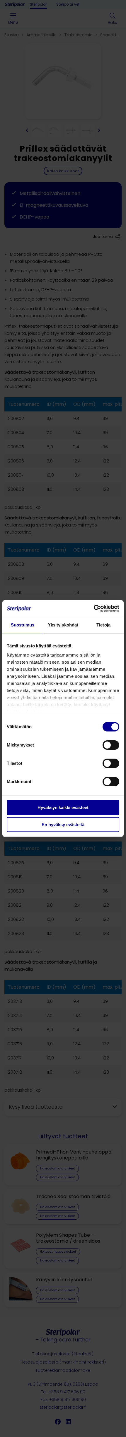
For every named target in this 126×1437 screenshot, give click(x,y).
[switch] (111, 745)
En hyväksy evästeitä (63, 824)
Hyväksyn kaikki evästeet (63, 807)
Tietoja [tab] (103, 624)
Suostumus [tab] (23, 624)
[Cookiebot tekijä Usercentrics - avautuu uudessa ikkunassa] (93, 608)
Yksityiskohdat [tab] (63, 624)
